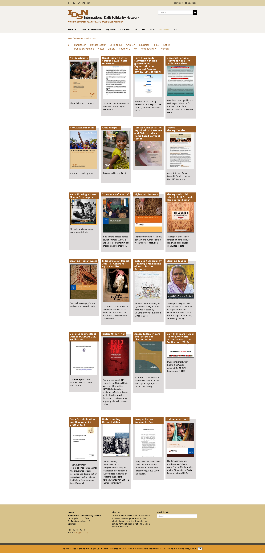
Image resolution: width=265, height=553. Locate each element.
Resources (164, 29)
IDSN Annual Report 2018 (114, 173)
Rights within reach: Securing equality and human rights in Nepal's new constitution (148, 240)
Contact (71, 512)
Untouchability (149, 48)
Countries (125, 29)
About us (72, 29)
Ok (200, 549)
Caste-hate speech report (81, 103)
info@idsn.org (81, 532)
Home (70, 38)
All (69, 45)
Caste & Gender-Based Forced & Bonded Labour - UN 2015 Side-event (179, 176)
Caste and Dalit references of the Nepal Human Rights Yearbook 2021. (116, 106)
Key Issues (111, 29)
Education (144, 44)
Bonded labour (98, 44)
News (152, 29)
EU (143, 29)
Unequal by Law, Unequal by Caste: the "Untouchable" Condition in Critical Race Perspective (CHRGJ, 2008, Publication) (148, 467)
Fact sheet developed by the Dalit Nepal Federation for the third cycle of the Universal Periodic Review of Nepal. (180, 106)
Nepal (101, 48)
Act (175, 29)
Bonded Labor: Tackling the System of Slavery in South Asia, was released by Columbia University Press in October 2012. (148, 309)
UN (136, 29)
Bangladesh (80, 44)
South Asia (124, 48)
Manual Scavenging (84, 48)
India (156, 44)
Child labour (116, 44)
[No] (261, 549)
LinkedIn (179, 3)
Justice (166, 44)
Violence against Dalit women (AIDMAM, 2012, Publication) (81, 382)
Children (130, 44)
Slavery (111, 48)
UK (135, 48)
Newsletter (192, 3)
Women (165, 48)
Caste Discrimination (91, 29)
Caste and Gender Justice (81, 173)
